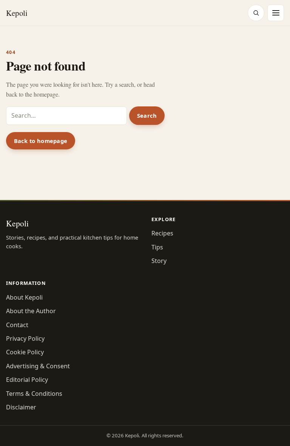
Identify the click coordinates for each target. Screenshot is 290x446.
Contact (17, 325)
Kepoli (17, 13)
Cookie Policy (25, 352)
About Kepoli (24, 297)
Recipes (162, 233)
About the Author (31, 311)
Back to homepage (41, 141)
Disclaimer (21, 407)
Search (147, 115)
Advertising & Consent (38, 366)
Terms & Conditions (34, 393)
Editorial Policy (27, 379)
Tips (157, 247)
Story (159, 261)
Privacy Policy (25, 338)
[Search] (256, 13)
